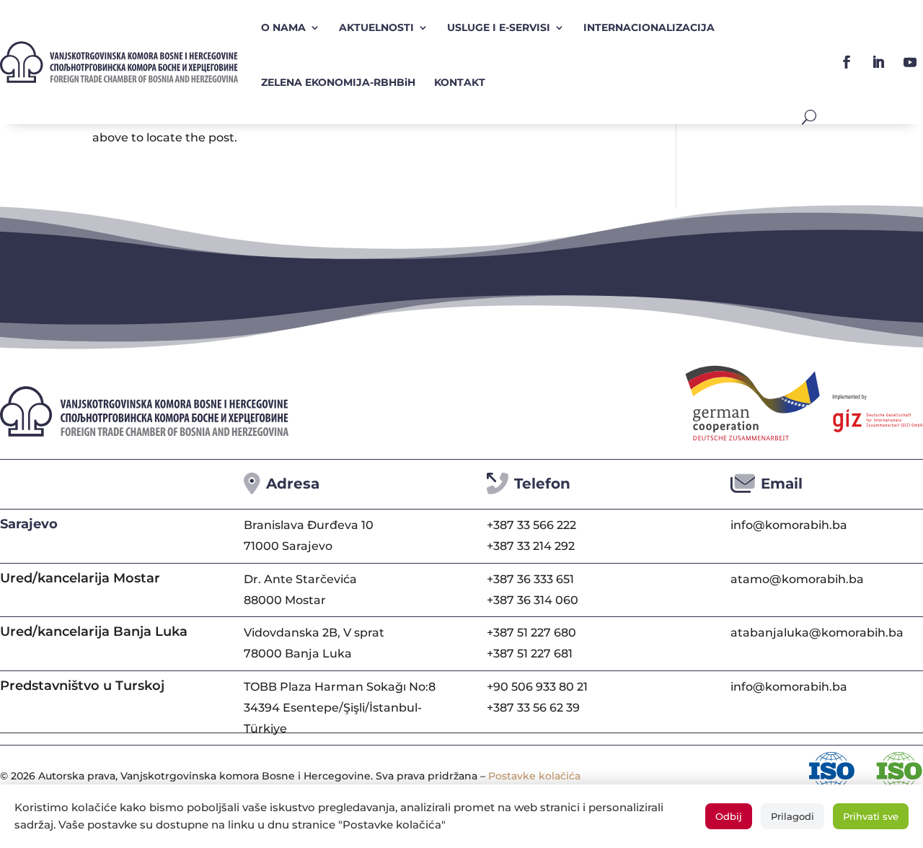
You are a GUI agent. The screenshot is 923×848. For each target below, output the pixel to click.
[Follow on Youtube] (910, 62)
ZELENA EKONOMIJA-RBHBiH (338, 82)
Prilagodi (792, 816)
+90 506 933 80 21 (537, 687)
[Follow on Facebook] (847, 62)
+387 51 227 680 (531, 632)
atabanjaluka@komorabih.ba (817, 632)
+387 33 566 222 (531, 525)
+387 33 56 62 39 (533, 707)
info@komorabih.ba (788, 525)
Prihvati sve (870, 816)
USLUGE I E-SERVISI (498, 27)
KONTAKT (459, 82)
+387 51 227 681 (530, 653)
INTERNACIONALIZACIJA (649, 27)
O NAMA (283, 27)
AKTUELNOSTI (376, 27)
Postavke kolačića (534, 775)
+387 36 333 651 (530, 579)
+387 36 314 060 (532, 600)
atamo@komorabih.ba (797, 579)
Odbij (728, 816)
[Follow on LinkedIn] (878, 62)
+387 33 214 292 (531, 546)
